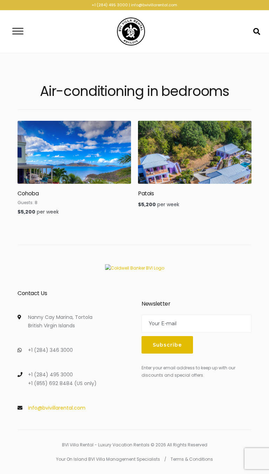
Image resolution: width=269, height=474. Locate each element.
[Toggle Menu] (17, 31)
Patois (146, 193)
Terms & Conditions (192, 459)
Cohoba (28, 193)
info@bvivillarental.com (154, 5)
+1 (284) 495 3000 (110, 5)
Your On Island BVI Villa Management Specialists (108, 459)
